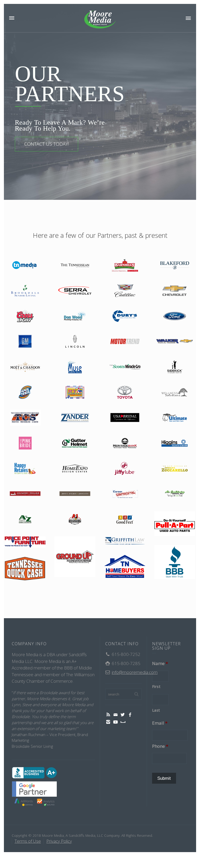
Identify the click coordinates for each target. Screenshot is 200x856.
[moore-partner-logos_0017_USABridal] (124, 418)
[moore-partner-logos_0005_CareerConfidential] (124, 494)
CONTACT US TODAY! (46, 144)
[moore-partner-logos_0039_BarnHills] (124, 265)
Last (156, 710)
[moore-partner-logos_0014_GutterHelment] (74, 443)
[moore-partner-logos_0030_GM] (25, 341)
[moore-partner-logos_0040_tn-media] (25, 265)
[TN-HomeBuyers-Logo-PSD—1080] (124, 566)
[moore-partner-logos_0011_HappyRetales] (25, 469)
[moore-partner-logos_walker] (174, 341)
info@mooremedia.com (135, 672)
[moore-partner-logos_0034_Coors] (25, 316)
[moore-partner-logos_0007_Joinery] (25, 494)
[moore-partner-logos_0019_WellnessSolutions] (174, 392)
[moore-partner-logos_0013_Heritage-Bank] (124, 443)
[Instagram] (108, 722)
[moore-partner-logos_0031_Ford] (174, 316)
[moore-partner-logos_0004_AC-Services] (174, 494)
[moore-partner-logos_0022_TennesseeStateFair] (74, 392)
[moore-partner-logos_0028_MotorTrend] (124, 341)
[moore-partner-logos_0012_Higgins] (174, 443)
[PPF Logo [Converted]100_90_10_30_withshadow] (25, 542)
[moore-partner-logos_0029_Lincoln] (74, 341)
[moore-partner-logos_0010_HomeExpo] (74, 469)
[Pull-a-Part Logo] (174, 523)
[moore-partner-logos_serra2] (74, 291)
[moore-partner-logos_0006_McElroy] (74, 494)
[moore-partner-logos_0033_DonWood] (74, 316)
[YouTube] (116, 722)
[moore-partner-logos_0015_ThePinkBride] (25, 443)
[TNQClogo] (25, 568)
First (156, 686)
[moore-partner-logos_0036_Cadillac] (124, 291)
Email (159, 723)
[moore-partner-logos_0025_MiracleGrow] (124, 367)
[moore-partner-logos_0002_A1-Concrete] (74, 519)
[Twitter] (123, 715)
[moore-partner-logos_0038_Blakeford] (174, 265)
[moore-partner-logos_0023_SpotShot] (25, 392)
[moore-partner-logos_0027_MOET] (25, 367)
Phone (160, 746)
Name (160, 663)
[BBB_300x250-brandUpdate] (174, 562)
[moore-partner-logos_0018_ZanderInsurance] (74, 418)
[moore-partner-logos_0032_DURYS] (124, 316)
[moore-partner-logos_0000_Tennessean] (74, 265)
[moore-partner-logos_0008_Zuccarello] (174, 469)
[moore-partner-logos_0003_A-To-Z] (25, 519)
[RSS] (108, 715)
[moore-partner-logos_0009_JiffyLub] (124, 469)
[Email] (116, 715)
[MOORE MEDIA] (100, 19)
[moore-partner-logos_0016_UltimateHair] (174, 418)
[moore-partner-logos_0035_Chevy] (174, 291)
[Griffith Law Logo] (124, 541)
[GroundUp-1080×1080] (74, 556)
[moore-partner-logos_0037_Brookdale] (25, 291)
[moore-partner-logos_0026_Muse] (74, 367)
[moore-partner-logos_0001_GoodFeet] (124, 519)
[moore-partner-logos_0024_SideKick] (174, 367)
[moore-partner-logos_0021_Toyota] (124, 392)
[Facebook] (130, 715)
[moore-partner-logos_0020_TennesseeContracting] (25, 418)
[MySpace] (123, 722)
